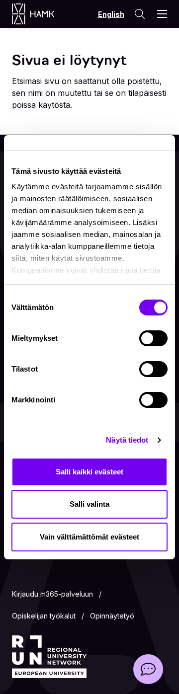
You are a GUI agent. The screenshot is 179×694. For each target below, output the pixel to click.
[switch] (153, 338)
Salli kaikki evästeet (89, 471)
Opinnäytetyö (112, 616)
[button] (148, 669)
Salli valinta (89, 504)
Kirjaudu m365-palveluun (52, 594)
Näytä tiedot (127, 440)
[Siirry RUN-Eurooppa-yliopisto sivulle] (49, 656)
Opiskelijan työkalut (44, 616)
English (111, 14)
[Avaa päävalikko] (162, 13)
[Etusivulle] (43, 13)
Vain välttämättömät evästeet (89, 537)
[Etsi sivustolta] (139, 13)
